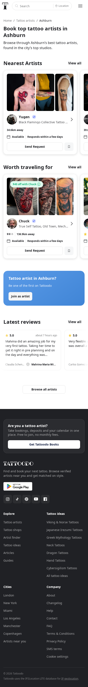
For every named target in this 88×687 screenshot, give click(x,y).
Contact (52, 618)
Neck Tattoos (56, 545)
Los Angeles (12, 618)
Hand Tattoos (56, 560)
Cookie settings (57, 656)
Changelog (54, 603)
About (51, 595)
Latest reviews (22, 321)
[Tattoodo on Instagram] (7, 499)
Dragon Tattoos (57, 553)
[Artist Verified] (34, 117)
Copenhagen (12, 634)
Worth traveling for (28, 166)
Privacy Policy (56, 641)
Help (50, 611)
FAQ (49, 626)
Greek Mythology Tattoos (64, 537)
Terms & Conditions (61, 634)
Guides (8, 560)
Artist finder (12, 537)
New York (10, 603)
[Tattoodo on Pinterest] (26, 499)
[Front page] (5, 6)
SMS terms (54, 649)
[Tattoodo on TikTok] (17, 499)
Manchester (12, 626)
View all (74, 63)
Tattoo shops (12, 530)
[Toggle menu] (80, 6)
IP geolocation (69, 678)
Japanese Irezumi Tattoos (65, 530)
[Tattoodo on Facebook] (45, 499)
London (8, 595)
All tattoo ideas (57, 576)
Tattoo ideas (12, 545)
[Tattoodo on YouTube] (36, 499)
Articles (8, 553)
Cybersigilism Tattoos (62, 568)
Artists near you (14, 641)
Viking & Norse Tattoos (63, 522)
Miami (7, 611)
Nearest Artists (22, 63)
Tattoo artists (12, 522)
